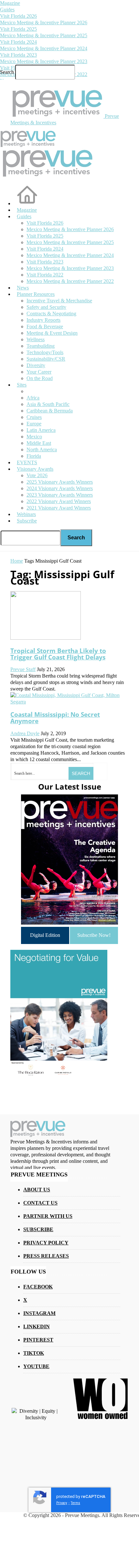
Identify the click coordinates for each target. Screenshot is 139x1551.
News (23, 287)
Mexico (34, 436)
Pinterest (38, 1340)
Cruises (34, 417)
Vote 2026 (37, 475)
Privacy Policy (46, 1242)
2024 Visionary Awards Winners (60, 488)
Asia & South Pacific (48, 404)
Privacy (61, 1503)
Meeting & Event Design (52, 333)
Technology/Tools (45, 352)
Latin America (41, 430)
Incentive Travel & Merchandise (59, 300)
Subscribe (27, 520)
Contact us (40, 1203)
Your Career (39, 372)
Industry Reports (43, 320)
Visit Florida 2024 (18, 42)
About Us (36, 1189)
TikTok (33, 1353)
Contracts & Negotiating (51, 313)
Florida (34, 456)
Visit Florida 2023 (18, 55)
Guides (7, 9)
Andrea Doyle (24, 733)
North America (42, 449)
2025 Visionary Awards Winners (60, 482)
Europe (34, 423)
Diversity (36, 365)
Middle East (39, 443)
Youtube (36, 1366)
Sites (22, 385)
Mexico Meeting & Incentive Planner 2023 (43, 61)
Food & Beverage (45, 326)
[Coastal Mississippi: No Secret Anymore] (69, 701)
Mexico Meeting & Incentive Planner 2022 (70, 281)
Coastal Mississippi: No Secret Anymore (55, 717)
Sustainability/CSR (46, 359)
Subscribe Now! (94, 935)
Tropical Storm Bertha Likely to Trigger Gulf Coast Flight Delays (58, 653)
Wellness (36, 339)
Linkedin (36, 1326)
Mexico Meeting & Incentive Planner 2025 (43, 35)
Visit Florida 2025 (18, 29)
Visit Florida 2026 (18, 16)
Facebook (38, 1286)
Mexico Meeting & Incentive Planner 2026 (43, 22)
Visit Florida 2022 (45, 274)
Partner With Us (47, 1216)
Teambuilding (41, 346)
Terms (75, 1503)
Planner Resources (36, 294)
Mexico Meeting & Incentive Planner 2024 (43, 48)
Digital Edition (45, 935)
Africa (33, 397)
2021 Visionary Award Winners (59, 508)
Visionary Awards (35, 469)
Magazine (10, 3)
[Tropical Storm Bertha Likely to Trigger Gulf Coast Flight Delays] (45, 638)
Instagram (39, 1313)
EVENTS (27, 462)
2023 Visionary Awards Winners (60, 495)
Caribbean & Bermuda (50, 410)
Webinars (26, 514)
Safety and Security (46, 307)
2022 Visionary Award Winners (59, 501)
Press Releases (46, 1256)
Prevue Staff (23, 669)
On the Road (40, 378)
